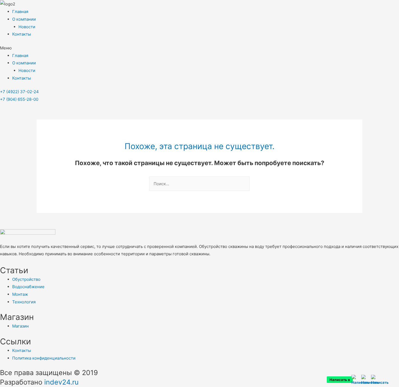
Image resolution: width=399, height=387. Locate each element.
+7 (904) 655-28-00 (19, 99)
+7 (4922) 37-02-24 (19, 91)
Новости (26, 26)
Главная (20, 11)
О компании (24, 19)
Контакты (21, 34)
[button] (199, 48)
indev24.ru (61, 382)
